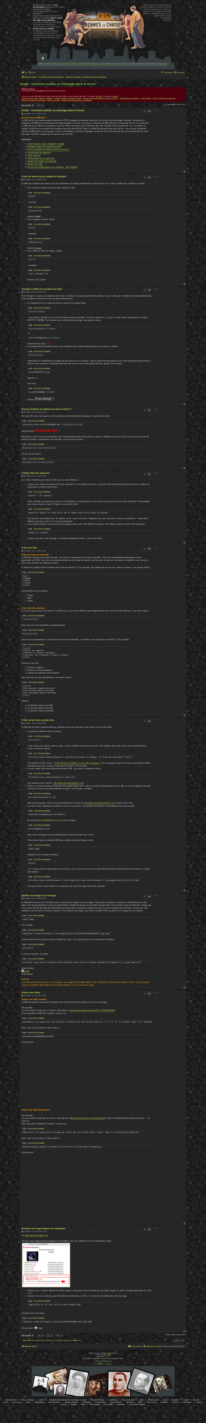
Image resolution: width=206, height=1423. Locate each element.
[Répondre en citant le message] (149, 111)
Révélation (164, 1402)
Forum (5, 1402)
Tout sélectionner (42, 193)
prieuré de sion (82, 65)
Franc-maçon (16, 1402)
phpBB (96, 1358)
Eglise (141, 1400)
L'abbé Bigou (113, 1400)
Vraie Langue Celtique (137, 1404)
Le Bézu (42, 1400)
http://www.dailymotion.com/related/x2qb (87, 1118)
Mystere (199, 1402)
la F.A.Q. (99, 96)
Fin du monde (151, 1402)
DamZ (165, 1400)
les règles (40, 91)
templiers (70, 65)
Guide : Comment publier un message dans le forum (57, 84)
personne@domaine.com (49, 820)
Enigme (186, 1400)
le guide (115, 96)
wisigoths (95, 65)
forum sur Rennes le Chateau (112, 65)
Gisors (140, 1402)
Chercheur (129, 1402)
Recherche (175, 1400)
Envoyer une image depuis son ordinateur (76, 100)
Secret (28, 1402)
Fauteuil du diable (129, 1400)
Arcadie (175, 1402)
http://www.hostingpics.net (36, 1235)
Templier (73, 1404)
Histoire (63, 1404)
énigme (165, 65)
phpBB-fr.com (107, 1361)
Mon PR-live (109, 1404)
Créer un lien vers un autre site (164, 98)
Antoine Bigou (187, 1402)
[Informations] (145, 111)
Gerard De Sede (116, 1402)
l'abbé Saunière (51, 63)
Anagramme (87, 1402)
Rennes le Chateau (70, 63)
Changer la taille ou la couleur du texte (68, 98)
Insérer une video (53, 100)
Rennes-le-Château (98, 1400)
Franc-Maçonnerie (54, 1402)
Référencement (153, 1400)
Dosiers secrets (95, 1404)
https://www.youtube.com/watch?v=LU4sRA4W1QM (92, 1010)
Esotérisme (121, 1404)
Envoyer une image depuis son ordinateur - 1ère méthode (52, 167)
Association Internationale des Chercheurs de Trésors (68, 1400)
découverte (92, 63)
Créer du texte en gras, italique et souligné (37, 98)
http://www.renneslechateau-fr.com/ (68, 783)
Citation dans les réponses (129, 98)
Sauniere (196, 1400)
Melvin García (112, 1353)
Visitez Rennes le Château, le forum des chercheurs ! (77, 763)
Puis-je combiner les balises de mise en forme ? (100, 98)
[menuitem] (25, 72)
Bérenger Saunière (71, 1402)
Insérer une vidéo (31, 992)
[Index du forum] (41, 11)
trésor (166, 63)
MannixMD (107, 1354)
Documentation (100, 1402)
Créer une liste (145, 98)
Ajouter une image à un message (34, 100)
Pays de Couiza (11, 1400)
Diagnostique (39, 1402)
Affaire (83, 1404)
